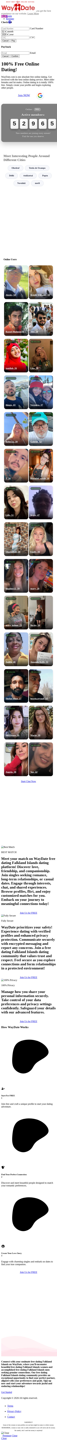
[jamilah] (16, 356)
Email (33, 53)
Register (10, 18)
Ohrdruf (15, 168)
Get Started (6, 1392)
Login (9, 16)
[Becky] (41, 612)
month (10, 31)
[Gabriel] (41, 429)
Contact (11, 1417)
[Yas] (41, 759)
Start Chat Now (28, 781)
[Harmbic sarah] (41, 466)
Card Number (36, 28)
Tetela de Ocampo (37, 168)
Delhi (11, 175)
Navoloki (21, 183)
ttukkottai (28, 175)
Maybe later (28, 749)
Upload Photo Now (30, 743)
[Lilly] (16, 502)
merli (37, 183)
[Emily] (41, 539)
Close (14, 1435)
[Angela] (16, 759)
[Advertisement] (28, 220)
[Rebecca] (16, 429)
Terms (10, 1406)
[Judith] (16, 649)
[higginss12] (16, 576)
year (11, 34)
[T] (16, 466)
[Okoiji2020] (16, 539)
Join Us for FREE (28, 913)
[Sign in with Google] (40, 95)
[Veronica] (41, 392)
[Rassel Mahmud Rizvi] (16, 319)
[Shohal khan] (16, 686)
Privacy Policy (14, 1411)
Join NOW (24, 95)
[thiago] (16, 392)
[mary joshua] (16, 612)
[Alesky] (16, 282)
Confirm (15, 56)
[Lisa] (41, 356)
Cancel (5, 41)
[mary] (41, 576)
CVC (32, 37)
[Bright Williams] (41, 282)
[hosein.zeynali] (41, 686)
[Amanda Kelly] (41, 649)
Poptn (45, 175)
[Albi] (41, 319)
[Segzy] (41, 502)
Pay (13, 41)
